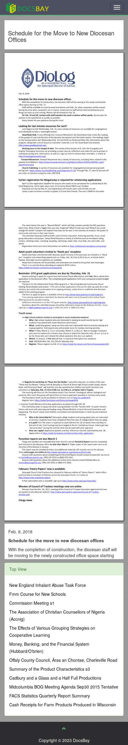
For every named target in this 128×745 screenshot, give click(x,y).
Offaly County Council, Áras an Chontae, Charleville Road (63, 660)
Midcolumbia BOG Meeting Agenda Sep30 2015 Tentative (63, 687)
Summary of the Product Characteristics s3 (49, 669)
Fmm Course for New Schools (37, 594)
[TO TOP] (64, 728)
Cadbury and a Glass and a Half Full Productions (55, 678)
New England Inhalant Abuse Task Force (47, 585)
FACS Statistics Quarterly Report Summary (49, 696)
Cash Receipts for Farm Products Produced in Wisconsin (62, 705)
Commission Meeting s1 (31, 603)
